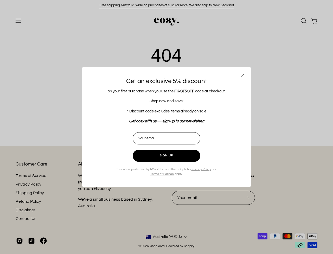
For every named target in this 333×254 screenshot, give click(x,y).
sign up (166, 155)
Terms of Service (162, 174)
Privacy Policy (201, 169)
